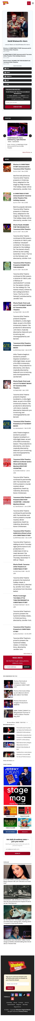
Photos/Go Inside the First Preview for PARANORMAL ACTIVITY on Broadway (24, 737)
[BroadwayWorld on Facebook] (12, 994)
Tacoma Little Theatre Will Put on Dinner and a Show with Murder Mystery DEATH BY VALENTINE (22, 463)
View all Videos (8, 760)
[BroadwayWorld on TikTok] (24, 994)
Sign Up (26, 667)
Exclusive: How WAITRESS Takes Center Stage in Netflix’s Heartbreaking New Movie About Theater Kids (17, 941)
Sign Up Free (17, 107)
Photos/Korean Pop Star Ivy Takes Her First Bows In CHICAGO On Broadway (24, 730)
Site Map (25, 1004)
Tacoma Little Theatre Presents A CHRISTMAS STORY (22, 629)
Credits (8, 76)
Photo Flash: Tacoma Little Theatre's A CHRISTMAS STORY (21, 566)
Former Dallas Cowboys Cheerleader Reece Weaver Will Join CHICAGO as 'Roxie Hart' (17, 881)
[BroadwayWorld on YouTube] (12, 998)
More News (27, 654)
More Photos (26, 152)
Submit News (11, 1004)
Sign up (17, 853)
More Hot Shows (10, 831)
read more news (17, 65)
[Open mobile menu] (33, 3)
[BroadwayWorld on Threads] (28, 994)
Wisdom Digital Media (23, 1010)
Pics (7, 68)
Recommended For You (10, 676)
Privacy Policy (23, 1011)
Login (24, 3)
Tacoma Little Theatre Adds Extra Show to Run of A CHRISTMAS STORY (22, 533)
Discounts (25, 831)
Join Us (26, 1002)
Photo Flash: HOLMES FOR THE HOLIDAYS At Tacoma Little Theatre (16, 61)
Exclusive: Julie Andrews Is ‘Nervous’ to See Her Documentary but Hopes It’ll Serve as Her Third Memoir (17, 901)
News (8, 72)
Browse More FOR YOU (16, 722)
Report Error (17, 1007)
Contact (20, 1002)
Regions (18, 1004)
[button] (29, 3)
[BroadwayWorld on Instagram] (16, 994)
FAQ (7, 84)
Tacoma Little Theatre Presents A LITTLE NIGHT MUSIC (22, 345)
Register (19, 3)
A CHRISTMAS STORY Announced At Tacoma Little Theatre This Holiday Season (17, 55)
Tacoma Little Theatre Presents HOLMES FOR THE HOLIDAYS (22, 265)
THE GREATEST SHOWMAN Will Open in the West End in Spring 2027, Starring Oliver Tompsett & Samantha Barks (17, 921)
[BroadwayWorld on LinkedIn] (20, 994)
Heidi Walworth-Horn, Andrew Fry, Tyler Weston (16, 139)
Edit (7, 80)
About (15, 1002)
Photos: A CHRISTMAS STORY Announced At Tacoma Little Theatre (17, 49)
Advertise (9, 1002)
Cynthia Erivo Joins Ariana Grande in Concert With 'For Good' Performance (24, 754)
